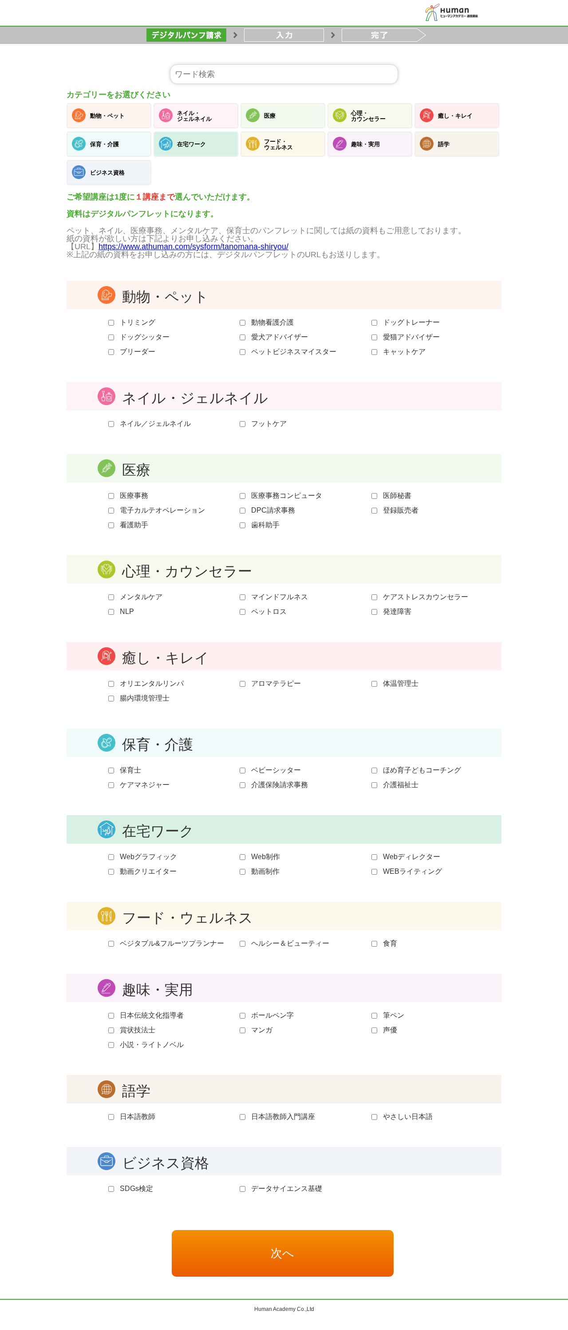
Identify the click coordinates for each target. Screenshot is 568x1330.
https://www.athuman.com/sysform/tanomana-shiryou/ (193, 246)
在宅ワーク (191, 144)
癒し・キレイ (455, 115)
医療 (270, 115)
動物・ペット (107, 115)
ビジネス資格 (107, 172)
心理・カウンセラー (368, 116)
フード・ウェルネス (278, 144)
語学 (444, 144)
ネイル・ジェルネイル (194, 116)
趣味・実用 (365, 144)
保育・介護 (104, 144)
